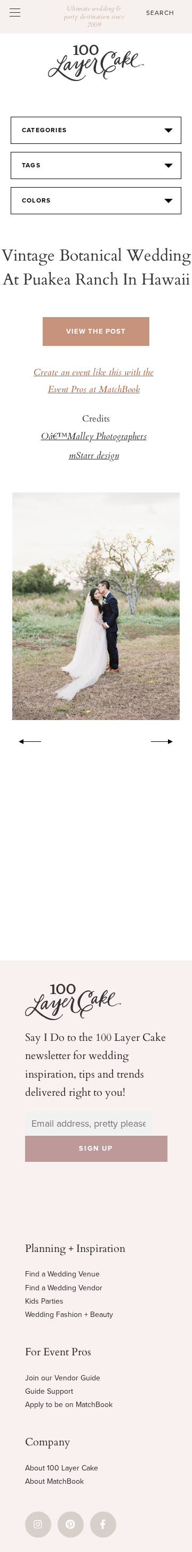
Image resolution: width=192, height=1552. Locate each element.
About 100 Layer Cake (61, 1468)
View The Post (96, 331)
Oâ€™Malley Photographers (94, 437)
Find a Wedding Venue (62, 1274)
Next (167, 739)
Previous (24, 739)
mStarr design (94, 456)
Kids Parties (44, 1301)
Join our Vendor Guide (62, 1378)
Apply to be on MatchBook (69, 1404)
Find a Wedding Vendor (63, 1287)
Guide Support (49, 1391)
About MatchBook (54, 1481)
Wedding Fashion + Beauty (69, 1314)
